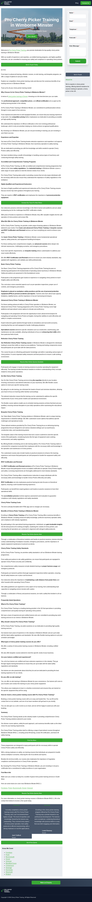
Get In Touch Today (32, 64)
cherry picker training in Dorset (17, 96)
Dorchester (9, 870)
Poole (10, 788)
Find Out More (31, 740)
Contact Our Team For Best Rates (32, 202)
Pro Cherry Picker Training (17, 50)
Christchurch (10, 865)
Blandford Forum (11, 863)
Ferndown (4, 788)
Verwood (30, 788)
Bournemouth (17, 788)
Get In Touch (78, 74)
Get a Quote (31, 36)
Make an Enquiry (46, 882)
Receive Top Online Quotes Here (32, 534)
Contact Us (85, 3)
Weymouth (9, 872)
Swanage (9, 867)
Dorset (24, 788)
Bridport (8, 874)
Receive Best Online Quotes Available (31, 362)
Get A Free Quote (32, 842)
